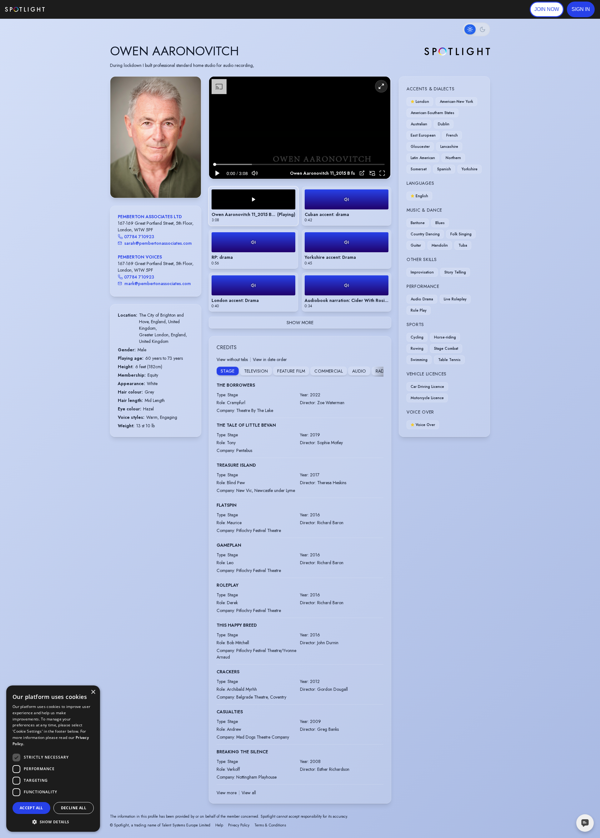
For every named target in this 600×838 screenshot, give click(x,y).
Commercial (328, 371)
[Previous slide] (120, 143)
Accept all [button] (31, 807)
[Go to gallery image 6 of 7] (163, 182)
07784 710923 (139, 236)
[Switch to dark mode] (476, 29)
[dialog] (53, 758)
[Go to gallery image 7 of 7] (167, 182)
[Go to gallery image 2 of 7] (151, 182)
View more (227, 793)
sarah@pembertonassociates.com (158, 243)
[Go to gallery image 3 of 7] (154, 182)
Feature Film (291, 371)
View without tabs (232, 359)
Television (256, 371)
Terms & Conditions (270, 825)
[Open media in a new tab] (362, 173)
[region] (299, 128)
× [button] (93, 692)
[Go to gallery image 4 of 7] (157, 182)
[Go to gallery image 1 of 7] (146, 182)
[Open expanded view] (191, 86)
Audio (359, 371)
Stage (228, 371)
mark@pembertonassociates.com (157, 283)
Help (219, 825)
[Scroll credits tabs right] (378, 372)
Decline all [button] (73, 807)
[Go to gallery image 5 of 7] (160, 182)
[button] (581, 9)
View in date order (270, 359)
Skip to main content (69, 10)
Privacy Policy (238, 825)
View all (249, 793)
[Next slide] (191, 143)
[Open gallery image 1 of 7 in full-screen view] (155, 137)
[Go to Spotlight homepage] (24, 9)
